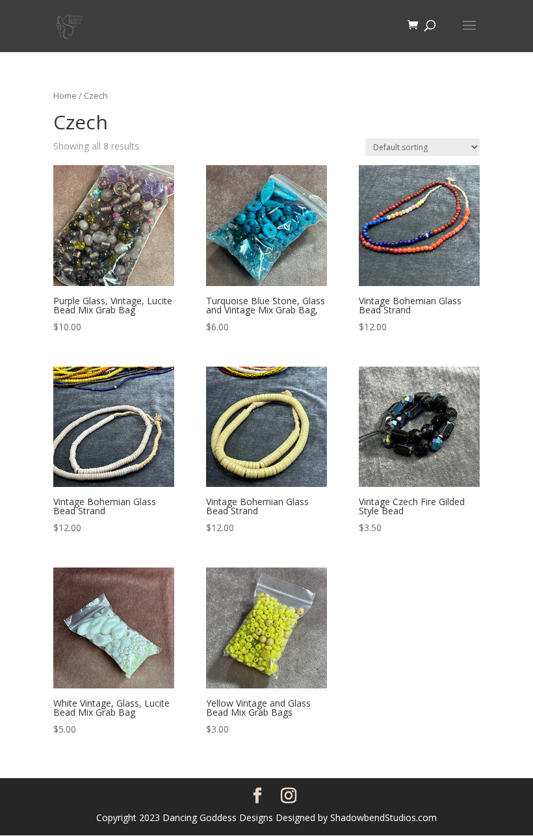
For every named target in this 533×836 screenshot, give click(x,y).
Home (65, 95)
